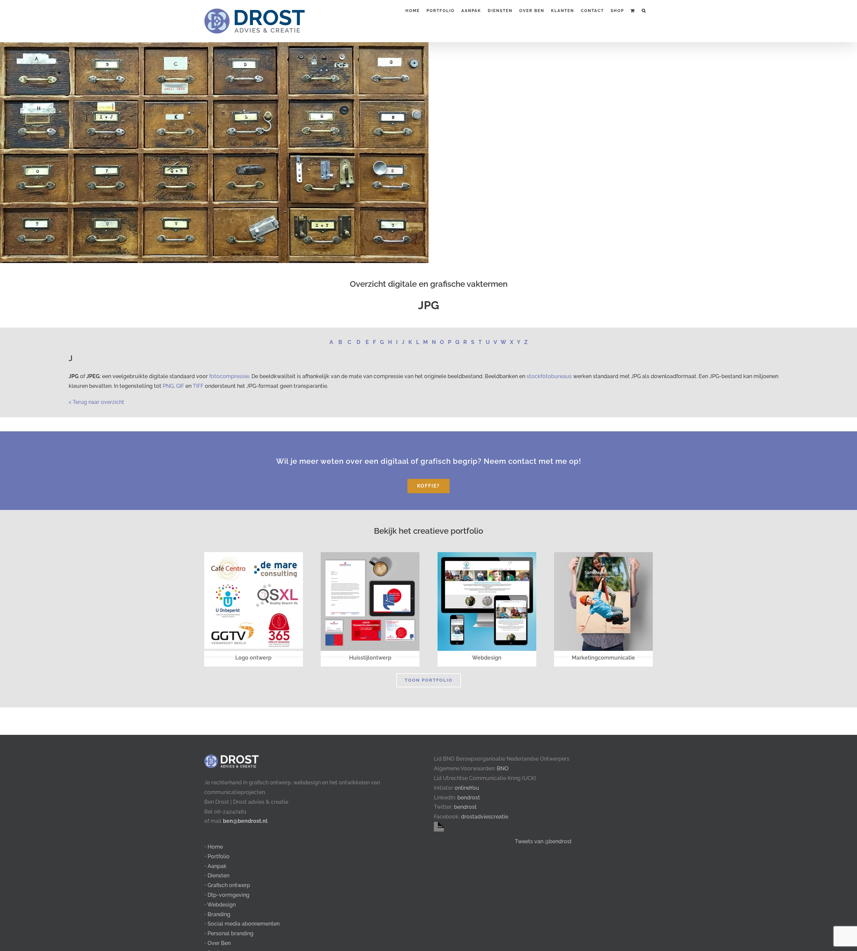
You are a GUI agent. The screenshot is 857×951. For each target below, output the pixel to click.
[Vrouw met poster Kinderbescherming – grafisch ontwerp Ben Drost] (603, 554)
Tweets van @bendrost (543, 841)
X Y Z (519, 342)
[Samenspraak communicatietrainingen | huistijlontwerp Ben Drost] (370, 554)
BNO (503, 768)
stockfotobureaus (549, 376)
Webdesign (221, 904)
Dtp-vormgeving (228, 895)
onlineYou (467, 788)
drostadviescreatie (484, 816)
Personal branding (230, 933)
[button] (644, 10)
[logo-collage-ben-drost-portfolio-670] (253, 554)
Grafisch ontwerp (229, 885)
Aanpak (217, 866)
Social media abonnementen (244, 924)
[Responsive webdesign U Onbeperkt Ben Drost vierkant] (487, 554)
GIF (180, 386)
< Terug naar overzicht (96, 402)
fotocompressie (229, 376)
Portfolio (219, 856)
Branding (219, 914)
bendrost (468, 797)
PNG (168, 386)
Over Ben (219, 943)
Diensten (218, 875)
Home (215, 847)
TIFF (198, 386)
